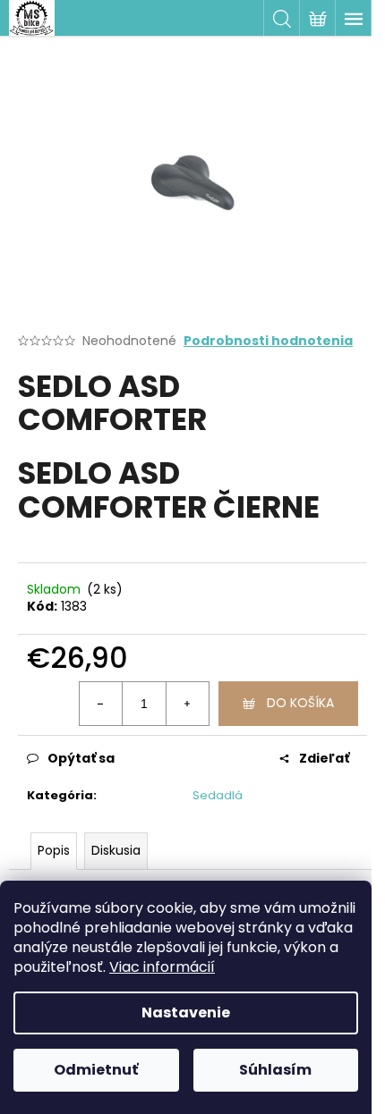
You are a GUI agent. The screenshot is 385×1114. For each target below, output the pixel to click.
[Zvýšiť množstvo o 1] (187, 703)
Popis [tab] (54, 850)
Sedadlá (217, 795)
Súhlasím (275, 1069)
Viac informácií (162, 967)
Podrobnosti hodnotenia (268, 341)
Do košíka (300, 703)
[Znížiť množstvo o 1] (101, 703)
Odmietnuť (96, 1069)
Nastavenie (185, 1012)
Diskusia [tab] (116, 850)
